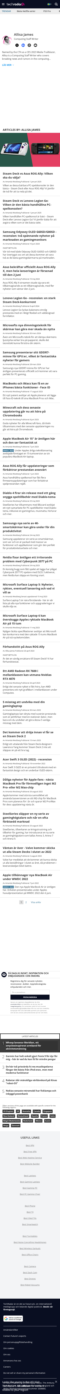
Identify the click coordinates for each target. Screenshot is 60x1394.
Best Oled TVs (30, 1218)
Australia (26, 1111)
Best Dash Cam (30, 1272)
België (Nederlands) (11, 1121)
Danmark (16, 1125)
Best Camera (30, 1266)
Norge (5, 1125)
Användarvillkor (10, 1329)
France (44, 1116)
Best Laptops (30, 1175)
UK (18, 1111)
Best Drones (30, 1278)
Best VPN (30, 1145)
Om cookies (8, 1348)
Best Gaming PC (30, 1188)
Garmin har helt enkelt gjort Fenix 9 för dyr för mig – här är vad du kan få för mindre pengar (31, 1058)
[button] (3, 4)
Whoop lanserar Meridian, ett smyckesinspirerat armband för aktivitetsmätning (23, 1045)
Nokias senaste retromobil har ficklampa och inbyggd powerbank (31, 1092)
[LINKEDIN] (23, 45)
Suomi (47, 1121)
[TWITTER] (17, 45)
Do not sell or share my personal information (24, 1373)
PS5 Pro (47, 11)
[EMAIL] (35, 45)
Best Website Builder (30, 1164)
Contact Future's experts (14, 1336)
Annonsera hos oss (12, 1360)
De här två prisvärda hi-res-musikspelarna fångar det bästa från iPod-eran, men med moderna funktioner (29, 1069)
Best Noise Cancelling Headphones (30, 1242)
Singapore (47, 1111)
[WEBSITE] (29, 45)
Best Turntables (30, 1236)
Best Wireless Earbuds (30, 1248)
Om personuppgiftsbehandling (17, 1342)
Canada (37, 1111)
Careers (7, 1366)
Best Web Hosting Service (30, 1157)
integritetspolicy (15, 1006)
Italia (52, 1116)
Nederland (27, 1121)
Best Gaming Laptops (30, 1181)
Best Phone (30, 1206)
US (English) (8, 1111)
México (39, 1121)
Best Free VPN (30, 1151)
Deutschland (23, 1116)
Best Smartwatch (30, 1224)
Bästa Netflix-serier (26, 11)
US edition (23, 1386)
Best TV (30, 1212)
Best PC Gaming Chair (30, 1194)
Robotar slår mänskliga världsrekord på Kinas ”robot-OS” (31, 1082)
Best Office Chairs (30, 1254)
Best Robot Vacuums (30, 1285)
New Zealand (8, 1116)
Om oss (6, 1354)
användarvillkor (15, 1004)
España (35, 1116)
